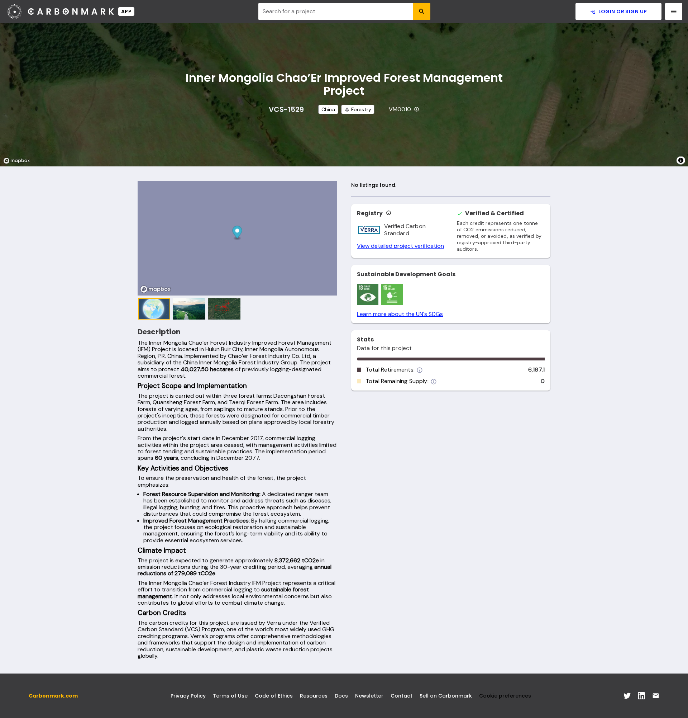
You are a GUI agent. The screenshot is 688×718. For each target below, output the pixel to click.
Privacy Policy (188, 696)
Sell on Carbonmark (446, 696)
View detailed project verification (400, 246)
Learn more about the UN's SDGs (400, 314)
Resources (314, 696)
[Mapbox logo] (18, 160)
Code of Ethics (274, 696)
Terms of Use (230, 696)
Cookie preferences (505, 696)
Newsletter (369, 696)
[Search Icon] (421, 11)
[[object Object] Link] (627, 695)
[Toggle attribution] (681, 160)
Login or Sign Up (622, 11)
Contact (401, 696)
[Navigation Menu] (673, 11)
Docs (341, 696)
